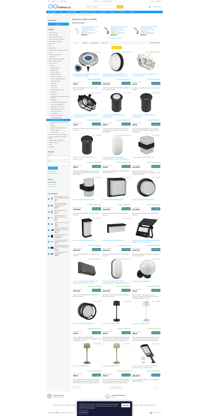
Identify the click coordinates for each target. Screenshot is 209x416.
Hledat (120, 6)
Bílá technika (52, 44)
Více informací (91, 408)
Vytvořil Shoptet (157, 412)
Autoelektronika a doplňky (55, 41)
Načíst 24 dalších (117, 387)
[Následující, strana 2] (156, 387)
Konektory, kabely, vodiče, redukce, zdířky (58, 137)
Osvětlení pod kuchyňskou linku (58, 102)
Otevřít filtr (116, 47)
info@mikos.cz (54, 184)
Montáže (141, 405)
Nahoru (77, 387)
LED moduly (53, 83)
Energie (51, 52)
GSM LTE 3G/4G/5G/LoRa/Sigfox (56, 59)
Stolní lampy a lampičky (56, 115)
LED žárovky (54, 94)
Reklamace (67, 405)
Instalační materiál (53, 63)
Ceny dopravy (56, 405)
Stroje (50, 145)
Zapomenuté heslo (52, 173)
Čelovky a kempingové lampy (58, 79)
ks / (58, 24)
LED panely (53, 85)
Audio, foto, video (53, 35)
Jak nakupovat (152, 405)
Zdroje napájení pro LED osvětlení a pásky (59, 122)
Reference (73, 405)
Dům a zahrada (52, 48)
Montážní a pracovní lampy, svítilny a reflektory (60, 97)
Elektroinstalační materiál (55, 55)
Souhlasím (126, 405)
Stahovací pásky (54, 132)
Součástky (51, 147)
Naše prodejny (134, 405)
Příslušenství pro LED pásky (57, 109)
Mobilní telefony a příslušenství (56, 140)
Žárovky (53, 126)
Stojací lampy (54, 113)
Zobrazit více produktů (116, 38)
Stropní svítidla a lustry (56, 118)
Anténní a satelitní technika (55, 37)
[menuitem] (52, 12)
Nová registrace (52, 171)
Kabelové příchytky (55, 68)
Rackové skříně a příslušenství (57, 128)
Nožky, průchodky (54, 72)
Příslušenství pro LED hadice (58, 107)
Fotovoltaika (52, 57)
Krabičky (52, 66)
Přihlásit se (52, 168)
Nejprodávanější (94, 43)
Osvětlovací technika (55, 74)
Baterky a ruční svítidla (56, 77)
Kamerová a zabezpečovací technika (58, 134)
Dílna (50, 46)
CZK (152, 1)
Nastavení (83, 412)
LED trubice (53, 92)
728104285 (53, 186)
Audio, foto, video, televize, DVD (57, 39)
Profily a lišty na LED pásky (57, 104)
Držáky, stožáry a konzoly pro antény (58, 50)
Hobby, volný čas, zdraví (55, 61)
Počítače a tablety (53, 142)
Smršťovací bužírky (55, 130)
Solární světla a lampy (56, 111)
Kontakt (96, 1)
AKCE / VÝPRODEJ (53, 33)
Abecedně (104, 43)
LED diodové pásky (55, 81)
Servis (62, 405)
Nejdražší (85, 43)
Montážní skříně (54, 70)
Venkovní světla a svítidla (57, 120)
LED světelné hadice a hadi (57, 90)
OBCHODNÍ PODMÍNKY (107, 1)
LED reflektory (54, 88)
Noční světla (54, 100)
